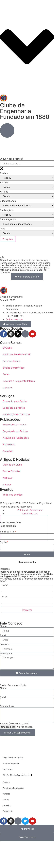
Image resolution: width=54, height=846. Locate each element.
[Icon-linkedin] (25, 334)
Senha (3, 542)
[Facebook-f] (3, 334)
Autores (7, 484)
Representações (11, 361)
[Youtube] (32, 334)
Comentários (7, 706)
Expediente (9, 444)
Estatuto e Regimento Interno (19, 380)
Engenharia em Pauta (14, 424)
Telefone (4, 644)
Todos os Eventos (12, 494)
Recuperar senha (27, 562)
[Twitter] (25, 821)
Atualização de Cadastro (16, 414)
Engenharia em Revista (15, 431)
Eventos (6, 782)
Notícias (7, 477)
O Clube (7, 347)
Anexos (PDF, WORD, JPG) (14, 723)
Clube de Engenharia (24, 111)
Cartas (6, 799)
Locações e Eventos (14, 407)
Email (4, 596)
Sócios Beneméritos (13, 367)
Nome (5, 585)
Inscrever (27, 609)
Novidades (7, 769)
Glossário (8, 451)
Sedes (6, 374)
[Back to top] (24, 527)
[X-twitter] (18, 334)
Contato (7, 387)
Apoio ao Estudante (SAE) (17, 354)
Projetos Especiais (11, 763)
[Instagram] (10, 334)
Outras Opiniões (11, 471)
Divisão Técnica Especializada (16, 775)
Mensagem (6, 653)
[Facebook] (3, 821)
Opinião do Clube (12, 464)
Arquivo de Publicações (16, 437)
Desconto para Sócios (15, 401)
